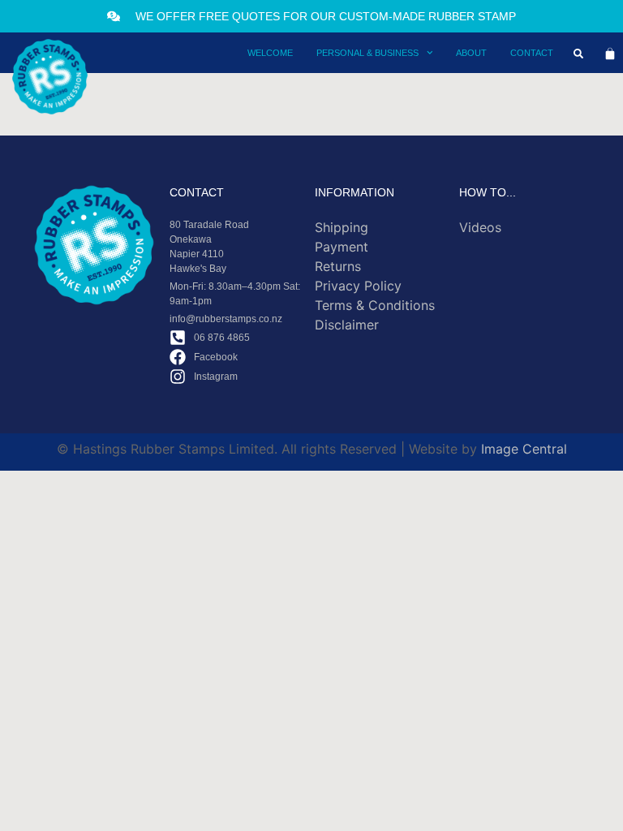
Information (354, 192)
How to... (487, 192)
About (471, 53)
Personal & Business (367, 53)
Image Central (524, 449)
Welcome (270, 53)
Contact (531, 53)
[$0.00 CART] (610, 53)
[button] (578, 53)
